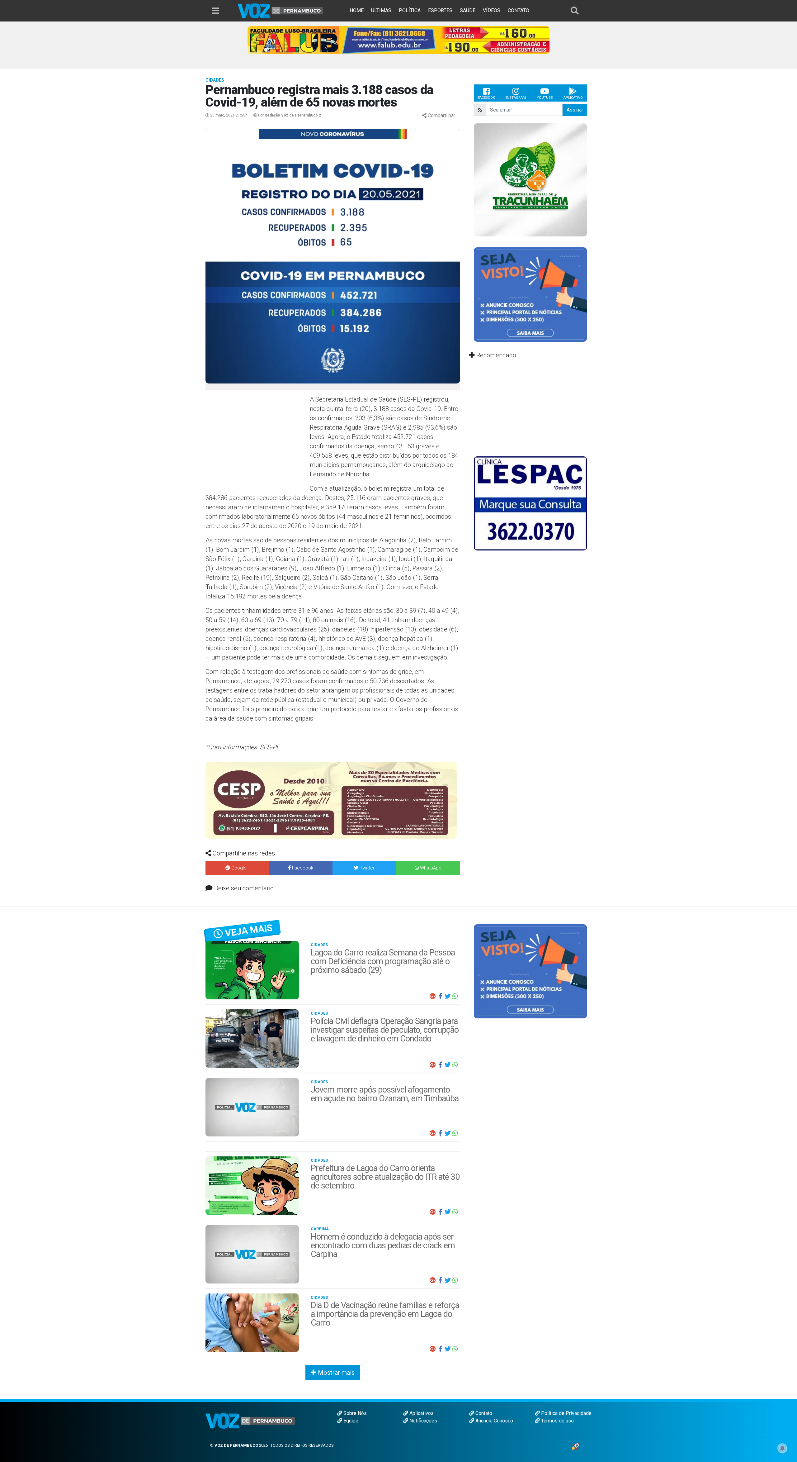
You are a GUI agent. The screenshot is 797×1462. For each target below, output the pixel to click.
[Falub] (398, 40)
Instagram (516, 98)
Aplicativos (421, 1413)
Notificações (422, 1421)
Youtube (545, 98)
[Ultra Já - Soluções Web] (575, 1446)
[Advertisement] (257, 440)
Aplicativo (573, 98)
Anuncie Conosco (493, 1421)
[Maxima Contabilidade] (332, 794)
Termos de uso (557, 1421)
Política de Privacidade (566, 1413)
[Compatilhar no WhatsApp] (455, 996)
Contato (483, 1413)
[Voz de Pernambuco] (280, 10)
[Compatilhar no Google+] (433, 996)
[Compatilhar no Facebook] (440, 996)
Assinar (575, 110)
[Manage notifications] (782, 1448)
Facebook (486, 98)
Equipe (350, 1421)
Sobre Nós (354, 1413)
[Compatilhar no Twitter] (448, 996)
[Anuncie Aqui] (530, 294)
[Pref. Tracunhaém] (530, 180)
